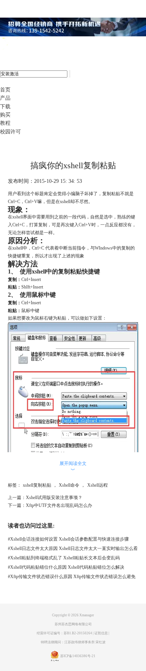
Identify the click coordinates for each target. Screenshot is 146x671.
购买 (5, 115)
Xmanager (86, 615)
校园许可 (10, 131)
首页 (5, 90)
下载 (5, 106)
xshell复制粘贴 (37, 485)
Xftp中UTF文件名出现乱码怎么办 (59, 505)
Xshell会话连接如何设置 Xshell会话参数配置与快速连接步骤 (68, 539)
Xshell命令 (69, 485)
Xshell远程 (97, 485)
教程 (5, 123)
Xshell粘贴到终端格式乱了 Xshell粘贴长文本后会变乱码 (64, 557)
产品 (5, 98)
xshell (17, 217)
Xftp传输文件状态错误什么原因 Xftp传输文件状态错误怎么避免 (72, 576)
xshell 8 (36, 44)
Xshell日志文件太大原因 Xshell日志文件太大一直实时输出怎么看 (73, 548)
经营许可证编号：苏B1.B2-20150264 (64, 633)
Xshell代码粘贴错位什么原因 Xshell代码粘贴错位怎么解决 (66, 567)
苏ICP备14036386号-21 (77, 656)
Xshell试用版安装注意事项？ (54, 497)
